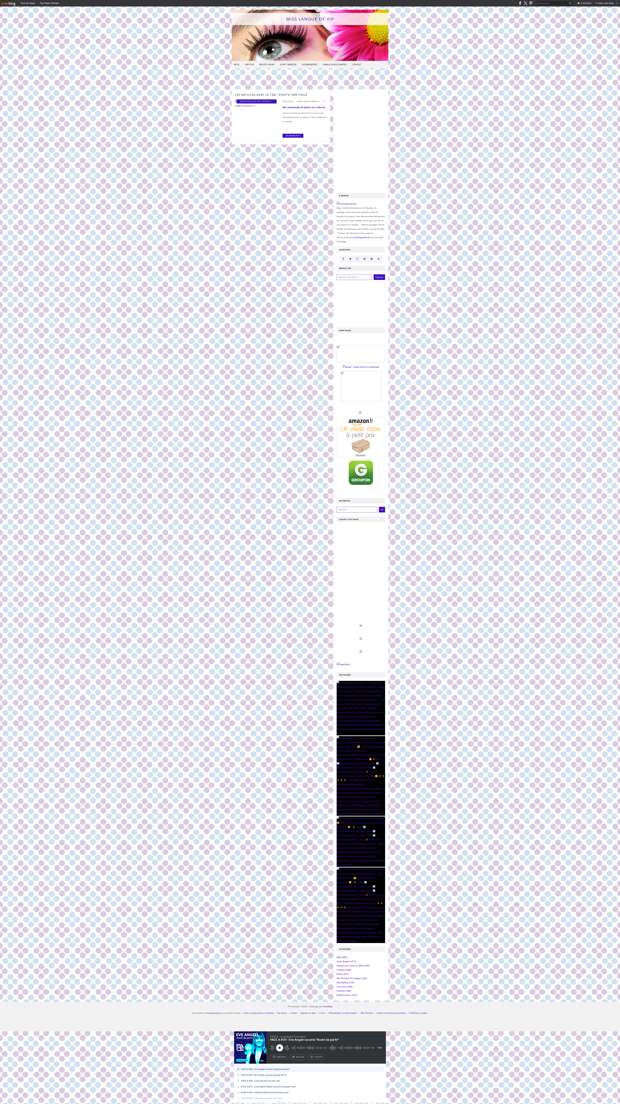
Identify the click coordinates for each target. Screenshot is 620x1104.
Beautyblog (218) (345, 982)
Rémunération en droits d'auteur (343, 1013)
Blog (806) (342, 957)
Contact (356, 64)
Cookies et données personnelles (391, 1013)
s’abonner (281, 1057)
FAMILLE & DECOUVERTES (335, 64)
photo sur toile (254, 101)
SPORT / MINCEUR (288, 64)
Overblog (327, 1006)
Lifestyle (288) (344, 970)
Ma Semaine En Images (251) (352, 978)
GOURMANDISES (309, 64)
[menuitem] (237, 64)
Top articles (282, 1013)
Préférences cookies (418, 1013)
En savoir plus (293, 136)
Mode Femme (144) (347, 995)
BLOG (236, 64)
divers (243, 101)
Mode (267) (343, 974)
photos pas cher (270, 101)
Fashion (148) (344, 991)
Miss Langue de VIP (310, 19)
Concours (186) (345, 986)
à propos (318, 1057)
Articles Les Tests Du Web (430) (353, 965)
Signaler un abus (308, 1013)
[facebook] (520, 3)
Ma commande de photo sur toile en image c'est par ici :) (316, 107)
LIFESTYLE (249, 64)
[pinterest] (531, 3)
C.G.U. (322, 1013)
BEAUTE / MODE (266, 64)
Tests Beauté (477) (346, 961)
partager (300, 1057)
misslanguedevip (361, 237)
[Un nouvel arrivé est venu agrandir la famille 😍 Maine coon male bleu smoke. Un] (361, 841)
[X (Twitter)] (525, 3)
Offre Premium (366, 1013)
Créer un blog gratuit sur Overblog (259, 1013)
